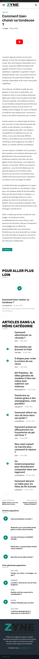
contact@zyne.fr (25, 648)
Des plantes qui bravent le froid (23, 348)
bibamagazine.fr (20, 389)
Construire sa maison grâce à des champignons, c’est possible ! (25, 399)
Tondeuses (7, 250)
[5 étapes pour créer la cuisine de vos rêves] (7, 361)
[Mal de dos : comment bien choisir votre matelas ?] (5, 547)
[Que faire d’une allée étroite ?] (5, 556)
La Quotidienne (7, 305)
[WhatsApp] (26, 260)
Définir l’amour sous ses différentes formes (10, 503)
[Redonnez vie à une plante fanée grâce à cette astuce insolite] (5, 528)
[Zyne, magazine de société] (13, 5)
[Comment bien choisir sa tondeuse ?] (19, 288)
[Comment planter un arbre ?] (5, 518)
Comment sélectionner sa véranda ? (23, 335)
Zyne (6, 28)
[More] (31, 260)
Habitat (5, 12)
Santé (13, 589)
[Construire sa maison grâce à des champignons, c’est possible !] (7, 397)
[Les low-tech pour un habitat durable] (5, 537)
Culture (13, 600)
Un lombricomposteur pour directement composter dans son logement (26, 466)
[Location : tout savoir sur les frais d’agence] (5, 582)
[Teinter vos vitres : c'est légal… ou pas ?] (5, 573)
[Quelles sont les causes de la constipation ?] (5, 592)
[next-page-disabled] (7, 315)
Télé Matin (18, 352)
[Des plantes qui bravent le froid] (7, 349)
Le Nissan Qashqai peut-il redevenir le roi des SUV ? (20, 612)
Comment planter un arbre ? (21, 519)
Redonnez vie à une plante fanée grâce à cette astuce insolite (23, 528)
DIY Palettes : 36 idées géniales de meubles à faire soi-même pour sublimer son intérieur (25, 379)
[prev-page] (3, 315)
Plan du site (6, 656)
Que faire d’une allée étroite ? (22, 557)
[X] (16, 260)
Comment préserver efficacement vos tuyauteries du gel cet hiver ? (26, 431)
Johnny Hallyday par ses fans (22, 603)
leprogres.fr (19, 407)
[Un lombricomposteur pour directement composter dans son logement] (7, 463)
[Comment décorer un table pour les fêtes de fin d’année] (7, 483)
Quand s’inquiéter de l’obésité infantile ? (30, 503)
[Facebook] (11, 260)
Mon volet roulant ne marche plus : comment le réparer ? (25, 448)
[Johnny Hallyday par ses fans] (5, 601)
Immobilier (14, 580)
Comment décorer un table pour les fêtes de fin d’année (25, 484)
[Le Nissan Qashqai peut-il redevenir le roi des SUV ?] (5, 611)
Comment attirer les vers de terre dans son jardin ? (26, 415)
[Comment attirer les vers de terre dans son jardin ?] (7, 415)
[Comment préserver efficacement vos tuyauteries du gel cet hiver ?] (7, 429)
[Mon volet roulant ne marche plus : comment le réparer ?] (7, 446)
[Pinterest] (21, 260)
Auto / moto (14, 570)
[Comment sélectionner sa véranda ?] (7, 334)
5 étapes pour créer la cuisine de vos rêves (25, 361)
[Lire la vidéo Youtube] (19, 42)
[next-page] (7, 494)
